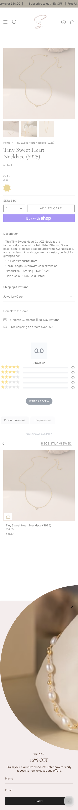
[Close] (72, 607)
